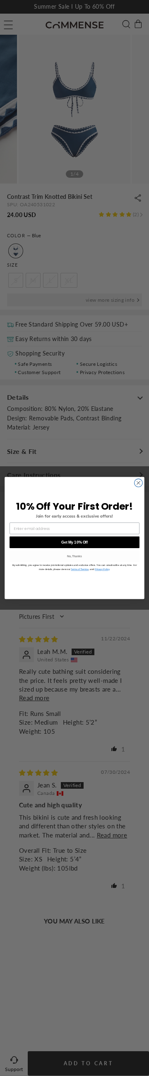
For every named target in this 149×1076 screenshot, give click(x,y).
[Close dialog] (139, 483)
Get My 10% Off (74, 542)
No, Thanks (74, 556)
